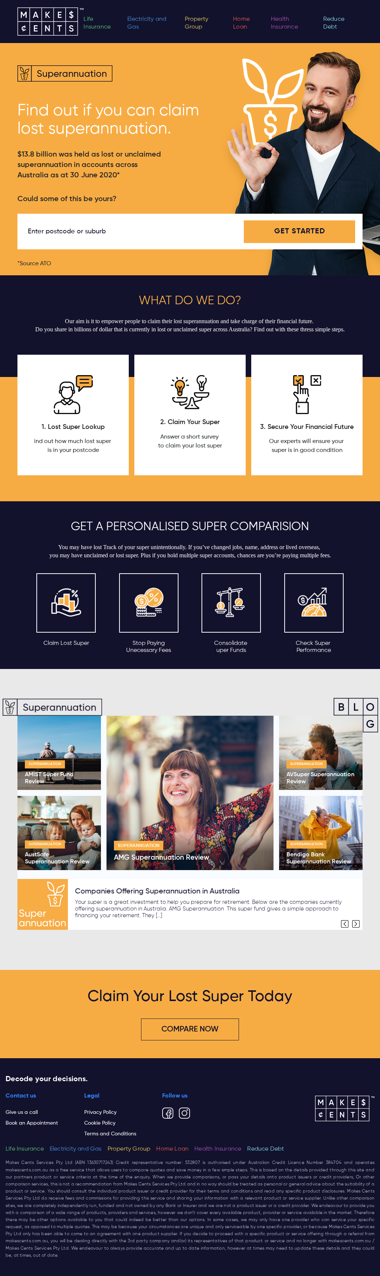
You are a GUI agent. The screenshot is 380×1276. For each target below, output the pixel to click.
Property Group (197, 23)
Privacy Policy (100, 1112)
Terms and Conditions (110, 1133)
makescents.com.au (27, 1170)
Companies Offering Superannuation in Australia (157, 891)
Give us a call (22, 1112)
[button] (345, 924)
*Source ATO (34, 264)
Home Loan (241, 23)
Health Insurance (284, 23)
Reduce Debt (333, 23)
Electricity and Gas (146, 23)
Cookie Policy (99, 1123)
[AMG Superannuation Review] (190, 793)
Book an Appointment (32, 1123)
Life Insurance (97, 23)
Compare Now (190, 1029)
